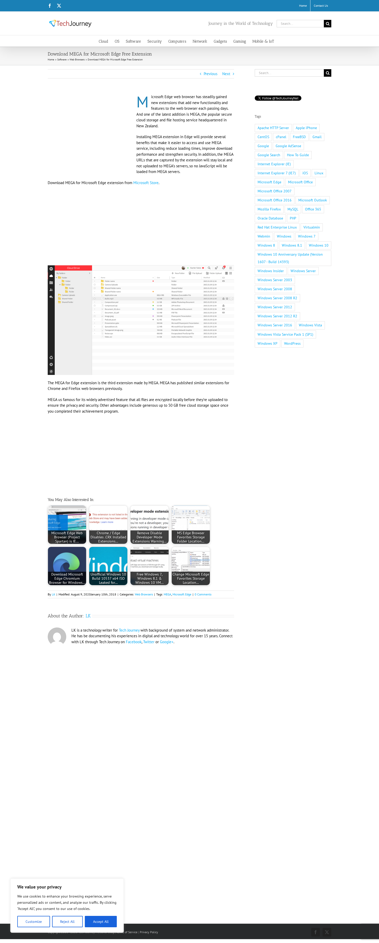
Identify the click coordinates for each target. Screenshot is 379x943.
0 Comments (203, 594)
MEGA (167, 594)
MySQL (292, 209)
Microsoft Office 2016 (275, 200)
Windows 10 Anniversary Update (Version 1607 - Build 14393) (290, 258)
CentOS (263, 137)
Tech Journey (129, 630)
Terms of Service (126, 932)
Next (226, 73)
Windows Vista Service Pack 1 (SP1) (285, 334)
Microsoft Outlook (312, 200)
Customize (34, 921)
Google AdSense (288, 146)
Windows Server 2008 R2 (277, 298)
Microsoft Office (300, 182)
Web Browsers (144, 594)
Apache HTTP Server (273, 127)
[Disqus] (141, 717)
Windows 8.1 (292, 245)
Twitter (148, 641)
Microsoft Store (146, 182)
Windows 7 (307, 236)
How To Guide (298, 155)
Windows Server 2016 (275, 325)
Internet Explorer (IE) (274, 164)
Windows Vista (310, 325)
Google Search (269, 155)
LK (53, 594)
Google (263, 146)
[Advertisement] (91, 132)
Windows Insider (271, 271)
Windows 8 (266, 245)
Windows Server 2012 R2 (277, 316)
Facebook (134, 641)
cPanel (281, 137)
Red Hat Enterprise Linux (277, 227)
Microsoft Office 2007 (275, 191)
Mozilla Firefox (269, 209)
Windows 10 (318, 245)
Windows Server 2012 (275, 307)
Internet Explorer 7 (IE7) (277, 173)
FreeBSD (299, 137)
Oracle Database (270, 218)
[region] (67, 905)
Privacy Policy (149, 932)
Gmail (317, 137)
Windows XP (267, 343)
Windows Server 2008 (275, 289)
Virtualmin (311, 227)
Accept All (101, 921)
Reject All (67, 921)
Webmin (264, 236)
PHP (293, 218)
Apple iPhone (306, 127)
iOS (305, 173)
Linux (319, 173)
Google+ (167, 641)
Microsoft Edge (181, 594)
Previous (210, 73)
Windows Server (303, 271)
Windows (284, 236)
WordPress (292, 343)
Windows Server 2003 (275, 280)
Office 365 (313, 209)
